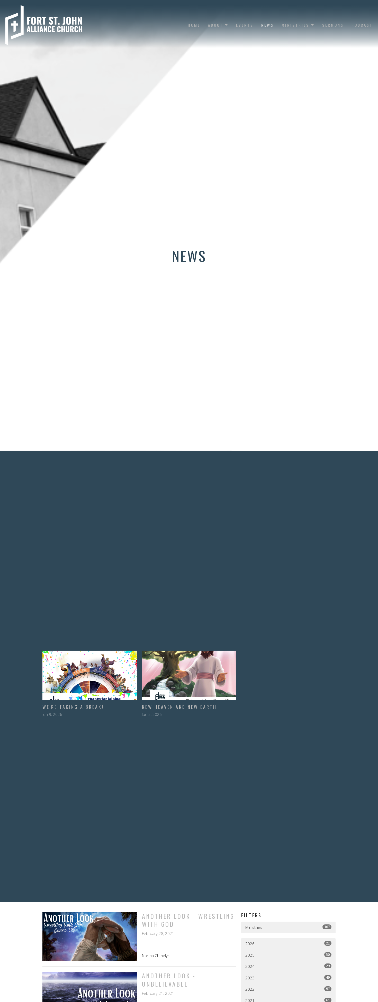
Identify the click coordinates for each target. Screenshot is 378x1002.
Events (245, 25)
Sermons (333, 25)
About (215, 25)
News (267, 25)
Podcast (362, 25)
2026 (287, 943)
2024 (287, 966)
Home (194, 25)
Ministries (295, 25)
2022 (287, 989)
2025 (287, 955)
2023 (287, 977)
